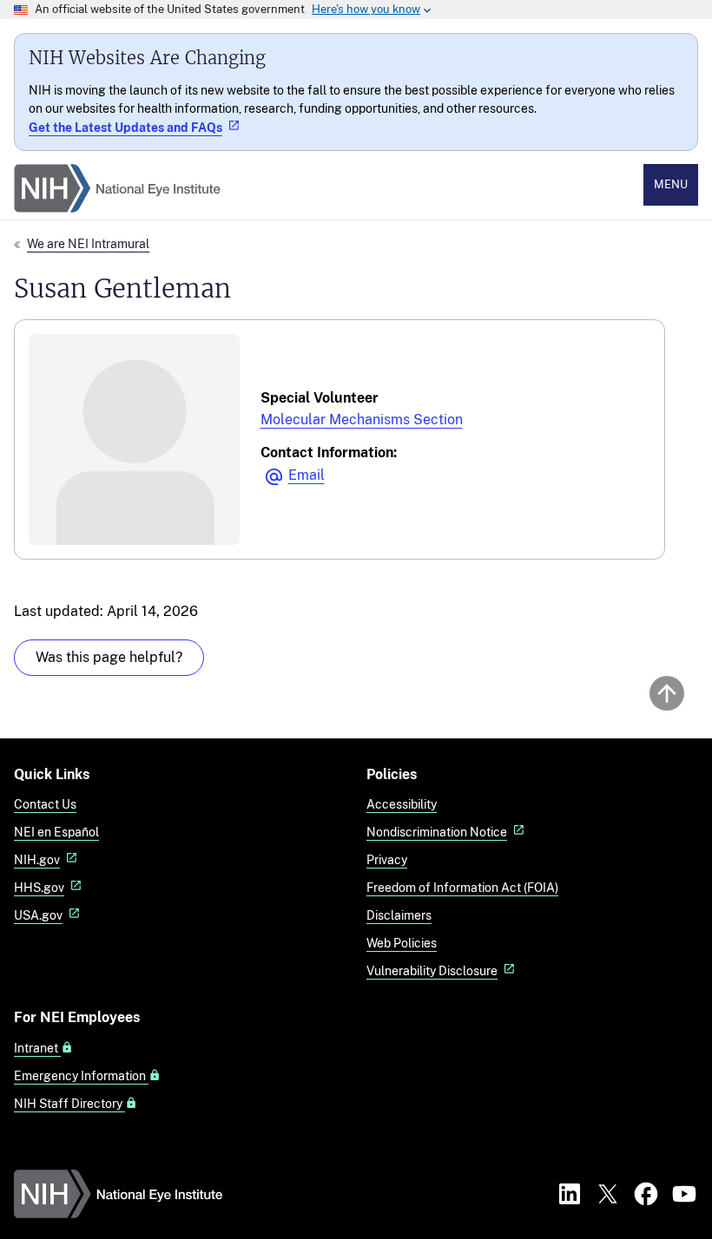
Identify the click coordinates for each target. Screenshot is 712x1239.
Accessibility (401, 803)
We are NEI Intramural (88, 243)
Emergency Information (81, 1076)
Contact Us (45, 803)
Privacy (386, 859)
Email (306, 475)
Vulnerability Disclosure (432, 970)
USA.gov (38, 915)
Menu (671, 184)
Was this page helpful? (109, 657)
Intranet (37, 1048)
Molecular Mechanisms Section (361, 419)
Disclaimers (399, 915)
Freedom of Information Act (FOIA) (462, 887)
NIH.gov (37, 859)
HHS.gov (39, 887)
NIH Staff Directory (69, 1104)
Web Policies (401, 942)
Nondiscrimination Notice (436, 831)
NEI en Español (56, 831)
